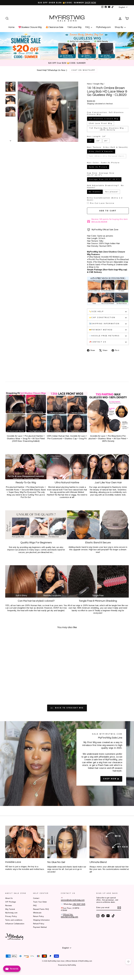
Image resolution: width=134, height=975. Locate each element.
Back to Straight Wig (68, 708)
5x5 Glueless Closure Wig (103, 119)
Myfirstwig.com (103, 27)
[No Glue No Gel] (67, 842)
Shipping (90, 104)
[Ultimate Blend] (109, 842)
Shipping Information (41, 920)
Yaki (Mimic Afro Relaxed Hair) (106, 156)
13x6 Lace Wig (74, 27)
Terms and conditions (14, 920)
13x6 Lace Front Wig (100, 123)
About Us (9, 898)
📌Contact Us (97, 342)
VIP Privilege (10, 902)
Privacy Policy (11, 916)
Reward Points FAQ (41, 909)
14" (91, 141)
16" (98, 141)
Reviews (8, 906)
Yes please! (111, 192)
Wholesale (37, 913)
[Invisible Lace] (24, 842)
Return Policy (38, 916)
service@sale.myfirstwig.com (73, 900)
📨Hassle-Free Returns (104, 336)
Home (11, 27)
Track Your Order (40, 902)
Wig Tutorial (10, 909)
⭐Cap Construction (102, 317)
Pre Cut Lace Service (102, 203)
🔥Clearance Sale (54, 27)
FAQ (87, 27)
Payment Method (40, 927)
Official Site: (69, 915)
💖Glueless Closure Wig (30, 27)
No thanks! (95, 192)
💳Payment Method (101, 330)
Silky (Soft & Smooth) (101, 151)
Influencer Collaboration (14, 924)
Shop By (119, 27)
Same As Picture (98, 167)
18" (106, 141)
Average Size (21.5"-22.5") (104, 179)
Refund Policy (38, 924)
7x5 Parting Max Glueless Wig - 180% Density (107, 129)
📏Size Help (96, 311)
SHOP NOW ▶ (111, 779)
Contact (36, 898)
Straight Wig (98, 84)
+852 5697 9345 (78, 904)
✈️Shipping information (104, 324)
